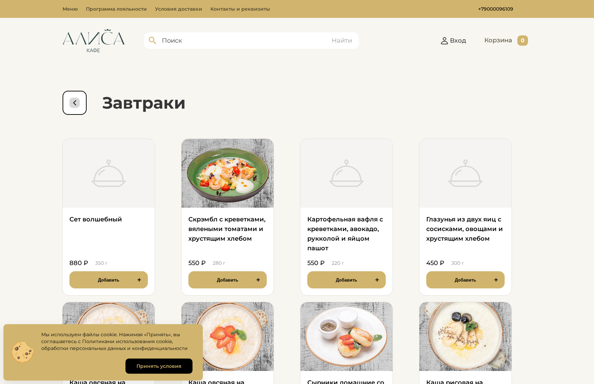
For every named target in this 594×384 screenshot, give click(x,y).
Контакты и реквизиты (240, 9)
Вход (458, 40)
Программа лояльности (116, 9)
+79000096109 (495, 9)
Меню (70, 9)
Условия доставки (178, 9)
